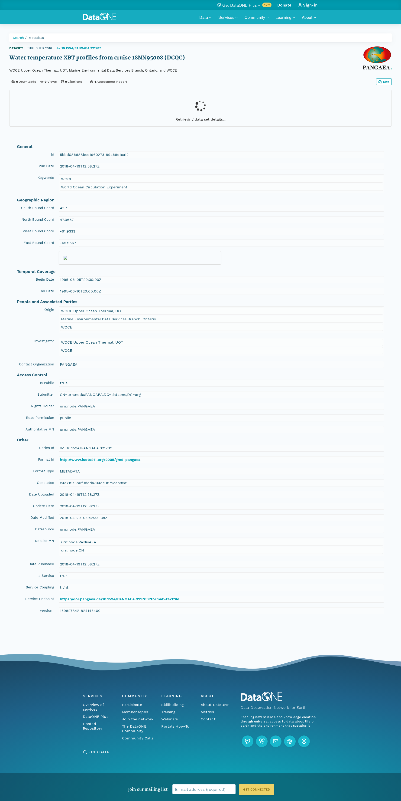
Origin (49, 310)
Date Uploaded (41, 494)
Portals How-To (175, 726)
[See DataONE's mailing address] (304, 741)
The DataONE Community (134, 728)
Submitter (45, 394)
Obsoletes (45, 483)
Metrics (207, 712)
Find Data (98, 752)
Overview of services (93, 707)
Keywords (46, 178)
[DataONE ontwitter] (247, 741)
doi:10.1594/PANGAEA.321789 (78, 48)
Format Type (43, 471)
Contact (208, 719)
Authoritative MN (40, 429)
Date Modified (42, 517)
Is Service (46, 576)
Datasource (44, 529)
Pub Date (46, 166)
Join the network (138, 719)
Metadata (36, 37)
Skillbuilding (172, 705)
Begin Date (45, 279)
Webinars (169, 719)
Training (168, 712)
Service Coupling (40, 587)
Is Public (47, 383)
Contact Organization (36, 364)
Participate (132, 705)
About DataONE (215, 705)
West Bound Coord (38, 231)
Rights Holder (42, 406)
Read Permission (40, 418)
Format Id (46, 459)
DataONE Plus (95, 716)
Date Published (41, 564)
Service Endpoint (39, 599)
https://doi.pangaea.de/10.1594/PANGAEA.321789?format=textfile (119, 599)
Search (18, 37)
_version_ (46, 610)
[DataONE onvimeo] (262, 741)
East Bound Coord (39, 243)
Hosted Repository (92, 726)
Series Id (46, 448)
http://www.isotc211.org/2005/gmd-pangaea (100, 459)
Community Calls (137, 738)
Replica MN (44, 541)
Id (52, 154)
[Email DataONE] (275, 741)
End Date (46, 291)
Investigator (44, 341)
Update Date (43, 506)
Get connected (256, 789)
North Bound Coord (38, 219)
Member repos (135, 712)
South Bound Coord (37, 208)
